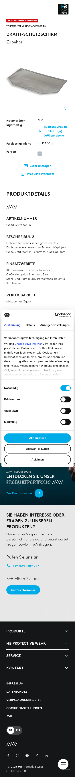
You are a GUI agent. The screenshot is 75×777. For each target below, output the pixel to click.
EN (18, 730)
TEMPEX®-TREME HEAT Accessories (26, 26)
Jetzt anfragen (40, 166)
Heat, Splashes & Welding (22, 20)
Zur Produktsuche (19, 493)
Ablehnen (37, 459)
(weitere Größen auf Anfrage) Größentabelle (55, 131)
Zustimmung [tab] (12, 325)
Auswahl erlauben (37, 448)
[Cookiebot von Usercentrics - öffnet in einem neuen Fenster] (55, 315)
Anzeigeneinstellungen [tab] (55, 325)
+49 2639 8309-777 (26, 566)
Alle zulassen (37, 438)
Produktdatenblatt (40, 174)
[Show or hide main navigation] (63, 764)
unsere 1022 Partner (28, 343)
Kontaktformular (23, 590)
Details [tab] (30, 325)
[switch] (65, 399)
